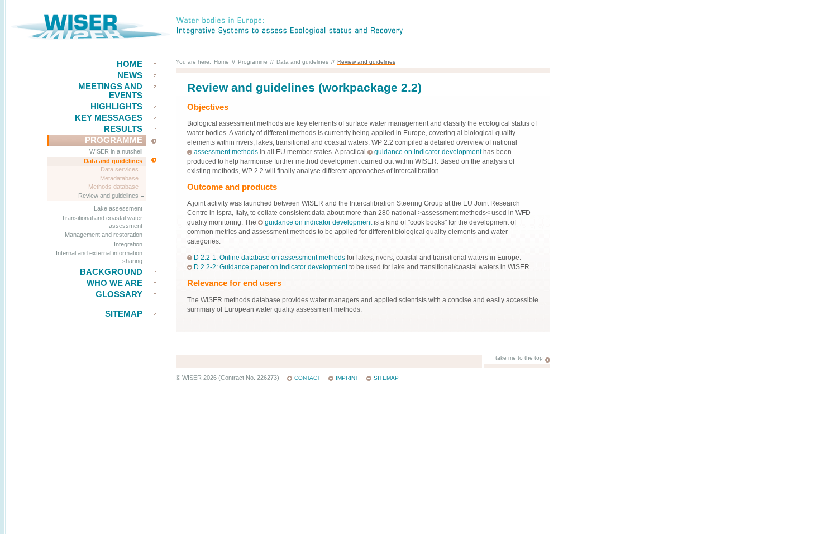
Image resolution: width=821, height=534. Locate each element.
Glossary (119, 294)
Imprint (347, 378)
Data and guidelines (113, 161)
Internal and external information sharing (99, 257)
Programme (113, 140)
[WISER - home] (90, 37)
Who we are (114, 283)
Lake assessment (118, 208)
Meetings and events (110, 91)
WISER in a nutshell (115, 151)
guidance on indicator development (427, 152)
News (129, 75)
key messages (108, 117)
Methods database (113, 186)
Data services (120, 169)
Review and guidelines (108, 195)
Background (111, 272)
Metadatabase (119, 178)
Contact (307, 378)
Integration (128, 244)
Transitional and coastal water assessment (101, 221)
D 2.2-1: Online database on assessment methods (269, 257)
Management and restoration (103, 234)
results (123, 129)
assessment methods (226, 152)
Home (129, 64)
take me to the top (519, 358)
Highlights (116, 106)
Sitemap (123, 313)
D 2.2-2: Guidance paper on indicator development (270, 267)
